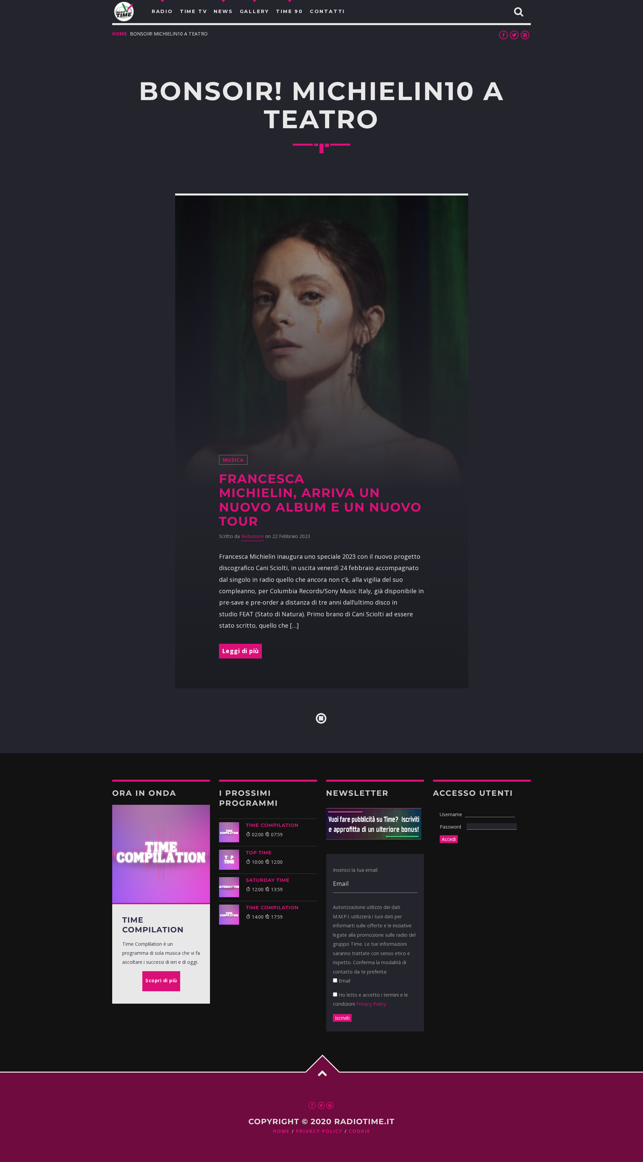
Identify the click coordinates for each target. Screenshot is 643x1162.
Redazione (252, 536)
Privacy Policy (371, 1004)
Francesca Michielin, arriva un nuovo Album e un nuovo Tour (320, 500)
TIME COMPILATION (272, 825)
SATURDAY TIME (267, 880)
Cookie (359, 1131)
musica (233, 460)
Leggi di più (240, 651)
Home (119, 33)
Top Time (259, 853)
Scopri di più (161, 980)
